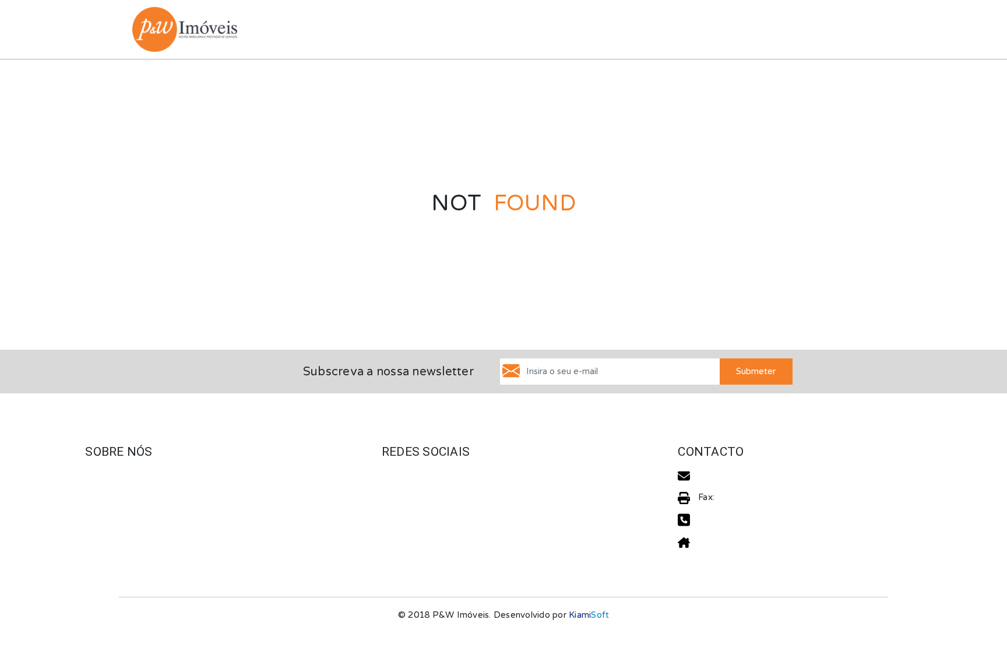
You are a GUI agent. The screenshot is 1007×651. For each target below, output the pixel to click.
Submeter (756, 371)
